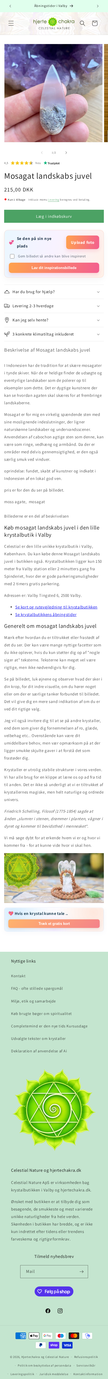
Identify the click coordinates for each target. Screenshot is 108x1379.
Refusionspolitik (86, 1357)
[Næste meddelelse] (98, 6)
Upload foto (82, 242)
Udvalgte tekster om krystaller (38, 1038)
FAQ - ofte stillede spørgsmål (37, 988)
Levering (53, 199)
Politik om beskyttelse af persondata (44, 1365)
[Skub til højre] (66, 153)
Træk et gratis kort (54, 924)
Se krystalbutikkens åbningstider (45, 614)
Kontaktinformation (88, 1374)
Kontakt (18, 975)
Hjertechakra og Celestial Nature (45, 1357)
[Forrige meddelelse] (10, 6)
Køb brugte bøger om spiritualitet (41, 1013)
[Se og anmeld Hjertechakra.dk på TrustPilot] (51, 163)
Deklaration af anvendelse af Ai (39, 1050)
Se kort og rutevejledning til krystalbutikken (56, 607)
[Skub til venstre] (42, 153)
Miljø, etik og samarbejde (33, 1001)
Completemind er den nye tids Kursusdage (49, 1026)
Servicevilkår (85, 1365)
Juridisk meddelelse (53, 1374)
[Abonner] (82, 1271)
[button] (11, 23)
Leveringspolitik (22, 1374)
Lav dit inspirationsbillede (54, 268)
